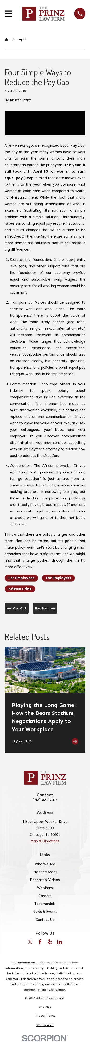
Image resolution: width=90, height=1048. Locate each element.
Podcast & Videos (45, 880)
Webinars (45, 888)
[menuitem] (45, 1006)
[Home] (43, 14)
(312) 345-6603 (45, 800)
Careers (44, 896)
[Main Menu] (8, 14)
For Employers (58, 578)
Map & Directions (44, 841)
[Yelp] (49, 941)
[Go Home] (6, 39)
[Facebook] (39, 941)
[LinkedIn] (59, 941)
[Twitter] (30, 941)
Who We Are (45, 864)
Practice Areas (45, 872)
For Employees (21, 578)
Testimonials (44, 904)
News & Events (44, 912)
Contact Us (45, 919)
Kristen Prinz (19, 589)
